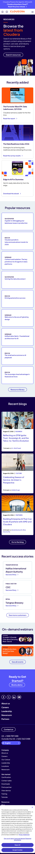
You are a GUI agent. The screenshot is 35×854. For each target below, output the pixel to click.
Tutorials (4, 797)
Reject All (17, 845)
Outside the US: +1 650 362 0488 (15, 739)
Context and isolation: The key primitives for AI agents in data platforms (16, 261)
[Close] (32, 807)
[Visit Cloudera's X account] (9, 697)
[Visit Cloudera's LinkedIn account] (14, 697)
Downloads (5, 784)
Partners (5, 719)
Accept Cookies (18, 850)
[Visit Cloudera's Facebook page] (3, 697)
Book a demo (17, 685)
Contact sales (6, 781)
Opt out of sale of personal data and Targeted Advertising (17, 839)
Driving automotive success (15, 298)
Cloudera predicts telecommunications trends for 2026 (16, 242)
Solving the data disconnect (15, 279)
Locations (5, 766)
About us (5, 703)
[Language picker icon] (7, 12)
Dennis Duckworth (17, 530)
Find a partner (6, 787)
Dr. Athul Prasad (16, 448)
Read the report (9, 118)
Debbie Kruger (16, 490)
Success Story (11, 575)
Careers (5, 707)
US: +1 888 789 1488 (9, 736)
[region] (17, 829)
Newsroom (6, 715)
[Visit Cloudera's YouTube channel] (19, 697)
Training (4, 794)
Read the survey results (12, 156)
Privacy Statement (24, 834)
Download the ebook (11, 194)
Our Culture (5, 760)
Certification (6, 777)
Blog (3, 805)
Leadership (6, 711)
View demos (6, 790)
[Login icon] (2, 12)
